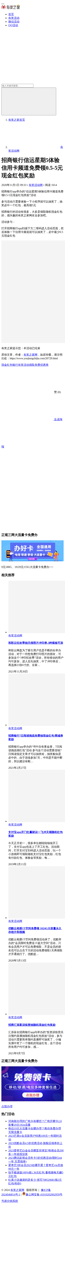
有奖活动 (13, 17)
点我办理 (6, 1106)
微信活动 (13, 21)
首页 (11, 14)
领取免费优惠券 (39, 364)
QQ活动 (13, 25)
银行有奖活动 (20, 364)
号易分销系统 (9, 1200)
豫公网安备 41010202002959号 (44, 1194)
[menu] (2, 3)
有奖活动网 (36, 184)
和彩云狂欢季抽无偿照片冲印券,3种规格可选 (35, 642)
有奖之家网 (30, 354)
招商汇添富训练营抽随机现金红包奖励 (31, 1024)
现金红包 (6, 364)
